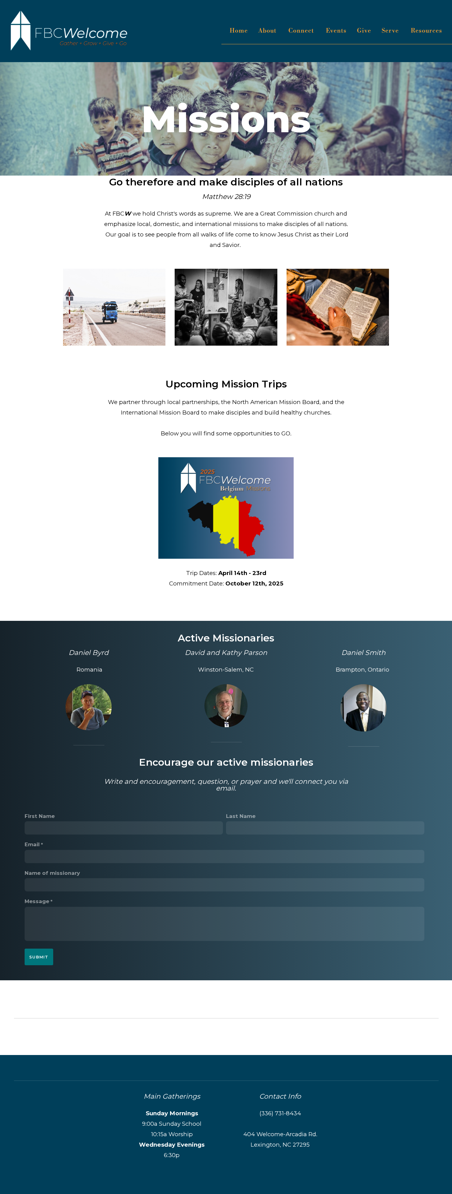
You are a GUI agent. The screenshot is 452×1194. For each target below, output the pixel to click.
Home (239, 31)
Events (336, 31)
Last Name (241, 816)
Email (32, 844)
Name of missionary (52, 873)
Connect (301, 31)
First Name (40, 816)
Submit (39, 956)
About (268, 31)
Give (364, 31)
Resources (427, 31)
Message (37, 901)
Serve (391, 31)
